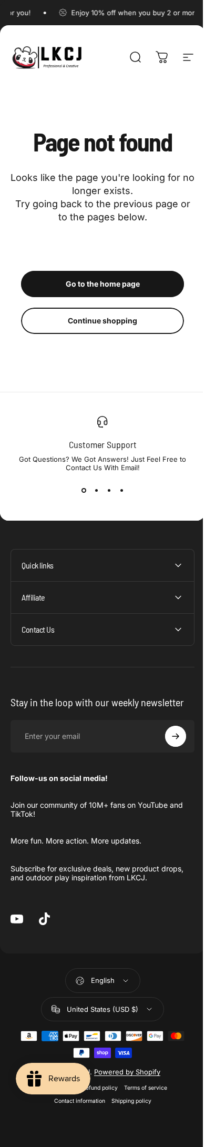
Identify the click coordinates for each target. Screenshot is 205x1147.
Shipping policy (127, 1101)
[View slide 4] (121, 490)
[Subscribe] (167, 736)
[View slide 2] (96, 490)
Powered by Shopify (123, 1072)
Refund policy (96, 1087)
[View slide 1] (83, 490)
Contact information (75, 1101)
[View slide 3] (108, 490)
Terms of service (141, 1087)
